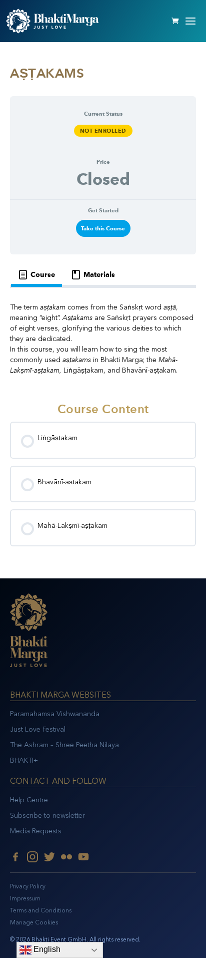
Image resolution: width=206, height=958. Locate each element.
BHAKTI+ (24, 760)
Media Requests (36, 831)
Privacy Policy (28, 886)
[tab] (36, 274)
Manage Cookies (34, 922)
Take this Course (103, 228)
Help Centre (29, 800)
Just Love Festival (38, 729)
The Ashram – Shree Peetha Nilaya (64, 745)
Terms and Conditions (41, 910)
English (46, 949)
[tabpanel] (103, 339)
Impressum (25, 898)
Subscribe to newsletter (47, 815)
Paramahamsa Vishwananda (55, 714)
